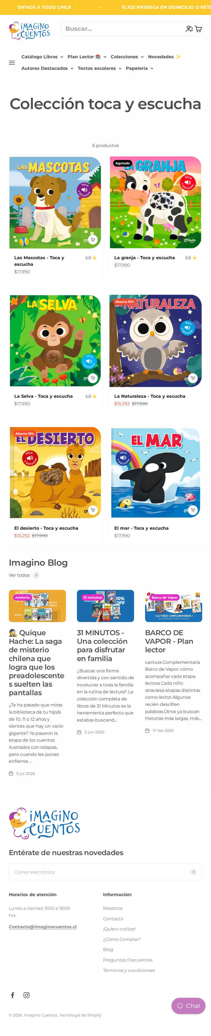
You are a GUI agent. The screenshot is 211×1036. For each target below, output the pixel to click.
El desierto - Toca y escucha (46, 528)
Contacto (113, 918)
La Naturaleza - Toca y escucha (149, 396)
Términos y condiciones (129, 970)
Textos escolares (97, 68)
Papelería (137, 68)
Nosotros (113, 908)
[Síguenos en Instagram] (26, 995)
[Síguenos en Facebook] (12, 995)
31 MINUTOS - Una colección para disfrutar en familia (102, 645)
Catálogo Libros (39, 56)
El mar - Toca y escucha (141, 528)
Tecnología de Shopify (80, 1015)
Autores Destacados (44, 68)
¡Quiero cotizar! (119, 929)
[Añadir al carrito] (93, 240)
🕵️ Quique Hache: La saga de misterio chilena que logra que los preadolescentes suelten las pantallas (36, 662)
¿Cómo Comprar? (122, 939)
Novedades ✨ (164, 56)
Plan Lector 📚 (84, 56)
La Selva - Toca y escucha (43, 396)
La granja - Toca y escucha (144, 257)
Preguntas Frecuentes (127, 960)
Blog (108, 949)
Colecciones (124, 56)
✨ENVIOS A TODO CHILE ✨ (38, 7)
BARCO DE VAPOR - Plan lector (169, 641)
